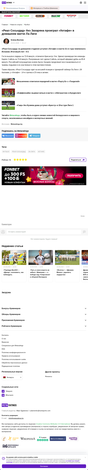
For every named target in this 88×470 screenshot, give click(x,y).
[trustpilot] (42, 438)
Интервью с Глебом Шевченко (45, 8)
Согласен (44, 466)
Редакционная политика (11, 366)
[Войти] (81, 2)
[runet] (4, 438)
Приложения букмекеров (13, 320)
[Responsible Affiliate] (10, 446)
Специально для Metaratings (12, 345)
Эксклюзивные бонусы (15, 8)
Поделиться (76, 160)
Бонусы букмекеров (11, 308)
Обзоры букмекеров (11, 314)
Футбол (6, 152)
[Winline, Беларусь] (40, 16)
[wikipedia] (28, 438)
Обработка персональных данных (14, 363)
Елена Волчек (17, 40)
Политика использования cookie (14, 359)
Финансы (48, 376)
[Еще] (85, 2)
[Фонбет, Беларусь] (8, 16)
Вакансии (5, 342)
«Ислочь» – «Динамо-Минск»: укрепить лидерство (65, 272)
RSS (3, 349)
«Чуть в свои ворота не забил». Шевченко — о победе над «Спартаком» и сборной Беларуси (40, 273)
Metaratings (15, 115)
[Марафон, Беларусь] (71, 16)
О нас (4, 339)
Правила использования (11, 356)
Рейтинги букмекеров (12, 326)
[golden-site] (13, 438)
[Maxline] (55, 16)
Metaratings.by (16, 124)
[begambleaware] (58, 438)
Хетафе (41, 152)
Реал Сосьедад (18, 152)
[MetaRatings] (9, 405)
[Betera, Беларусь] (24, 16)
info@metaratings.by (16, 418)
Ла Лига (31, 152)
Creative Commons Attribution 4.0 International (53, 424)
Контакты (5, 335)
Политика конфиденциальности (14, 352)
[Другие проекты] (8, 2)
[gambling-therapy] (73, 438)
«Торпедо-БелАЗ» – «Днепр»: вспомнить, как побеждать (13, 272)
